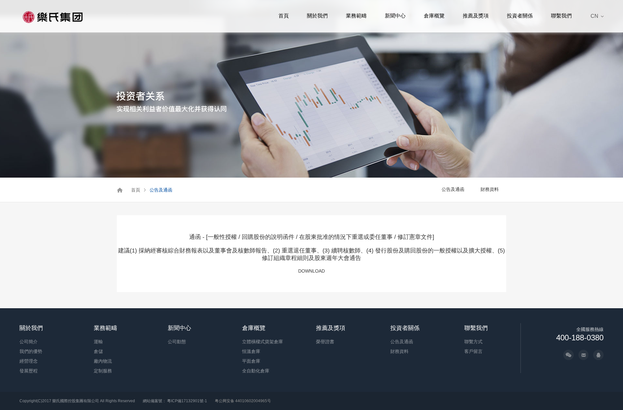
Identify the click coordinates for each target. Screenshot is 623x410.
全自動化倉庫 (255, 370)
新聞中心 (395, 15)
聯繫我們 (561, 15)
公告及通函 (161, 190)
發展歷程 (28, 370)
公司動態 (177, 341)
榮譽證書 (325, 341)
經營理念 (28, 361)
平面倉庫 (251, 361)
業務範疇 (356, 15)
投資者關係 (520, 15)
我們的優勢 (30, 351)
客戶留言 (473, 351)
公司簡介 (28, 341)
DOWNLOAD (311, 271)
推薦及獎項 (476, 15)
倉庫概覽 (434, 15)
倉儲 (98, 351)
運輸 (98, 341)
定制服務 (103, 370)
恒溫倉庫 (251, 351)
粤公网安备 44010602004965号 (243, 401)
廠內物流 (103, 361)
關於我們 (317, 15)
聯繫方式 (473, 341)
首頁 (283, 15)
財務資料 (490, 189)
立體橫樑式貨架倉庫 (262, 341)
